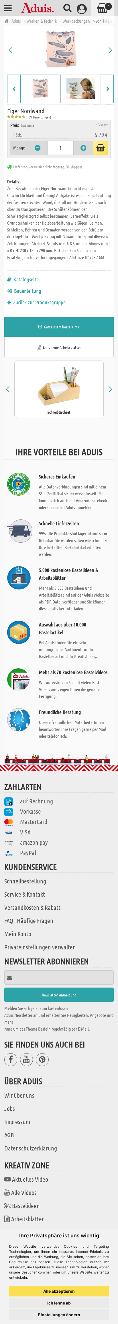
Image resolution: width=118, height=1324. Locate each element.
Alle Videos (24, 1192)
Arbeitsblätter (27, 1218)
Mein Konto (17, 933)
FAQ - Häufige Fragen (28, 920)
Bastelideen (26, 1205)
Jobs (9, 1108)
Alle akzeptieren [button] (59, 1291)
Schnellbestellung (25, 881)
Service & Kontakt (24, 894)
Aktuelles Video (30, 1179)
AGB (9, 1134)
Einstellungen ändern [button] (59, 1314)
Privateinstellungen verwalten (40, 947)
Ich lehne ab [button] (59, 1302)
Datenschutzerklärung (30, 1148)
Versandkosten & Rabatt (32, 907)
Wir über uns (19, 1095)
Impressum (17, 1121)
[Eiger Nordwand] (60, 50)
